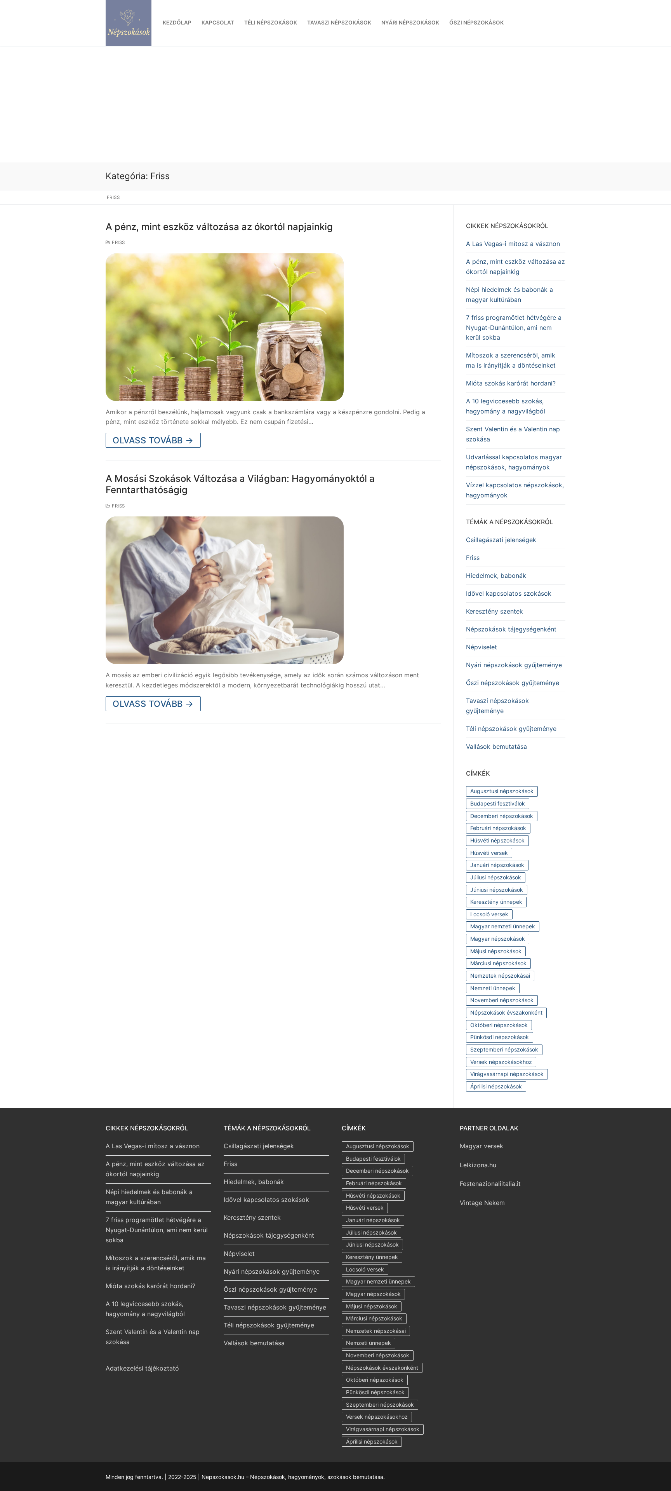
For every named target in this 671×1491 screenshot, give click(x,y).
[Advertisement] (335, 104)
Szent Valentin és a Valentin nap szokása (513, 434)
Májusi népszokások (496, 951)
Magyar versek (481, 1146)
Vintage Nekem (482, 1203)
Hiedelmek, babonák (496, 575)
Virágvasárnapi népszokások (507, 1074)
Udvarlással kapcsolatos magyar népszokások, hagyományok (514, 462)
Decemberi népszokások (501, 816)
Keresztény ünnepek (496, 901)
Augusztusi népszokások (502, 791)
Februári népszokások (498, 828)
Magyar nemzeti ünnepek (502, 926)
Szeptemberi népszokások (504, 1049)
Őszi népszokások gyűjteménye (512, 683)
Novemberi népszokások (502, 1000)
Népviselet (481, 647)
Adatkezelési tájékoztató (142, 1368)
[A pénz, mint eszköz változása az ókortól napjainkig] (225, 327)
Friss (118, 242)
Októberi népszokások (499, 1025)
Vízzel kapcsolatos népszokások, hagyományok (515, 490)
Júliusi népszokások (495, 877)
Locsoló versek (489, 914)
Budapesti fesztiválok (497, 803)
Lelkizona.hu (478, 1165)
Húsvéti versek (489, 852)
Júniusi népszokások (496, 889)
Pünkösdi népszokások (499, 1037)
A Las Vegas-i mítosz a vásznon (513, 244)
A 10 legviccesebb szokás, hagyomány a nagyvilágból (505, 406)
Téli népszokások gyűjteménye (511, 728)
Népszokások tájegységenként (511, 629)
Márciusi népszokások (498, 963)
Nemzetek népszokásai (500, 975)
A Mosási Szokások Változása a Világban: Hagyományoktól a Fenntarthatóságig (240, 484)
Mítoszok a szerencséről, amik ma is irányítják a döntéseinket (511, 360)
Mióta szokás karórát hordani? (511, 383)
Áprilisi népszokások (496, 1086)
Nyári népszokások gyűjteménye (514, 665)
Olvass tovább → (153, 440)
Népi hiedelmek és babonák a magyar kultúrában (509, 294)
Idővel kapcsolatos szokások (508, 593)
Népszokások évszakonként (506, 1012)
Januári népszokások (497, 864)
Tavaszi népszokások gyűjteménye (497, 706)
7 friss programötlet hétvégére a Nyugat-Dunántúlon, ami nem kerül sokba (513, 328)
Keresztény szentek (494, 611)
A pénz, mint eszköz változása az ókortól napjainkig (219, 226)
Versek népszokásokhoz (501, 1062)
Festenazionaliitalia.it (490, 1184)
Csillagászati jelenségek (501, 540)
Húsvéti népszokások (497, 840)
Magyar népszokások (497, 938)
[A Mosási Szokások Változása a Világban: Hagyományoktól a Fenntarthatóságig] (225, 590)
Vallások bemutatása (496, 746)
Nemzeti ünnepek (492, 988)
